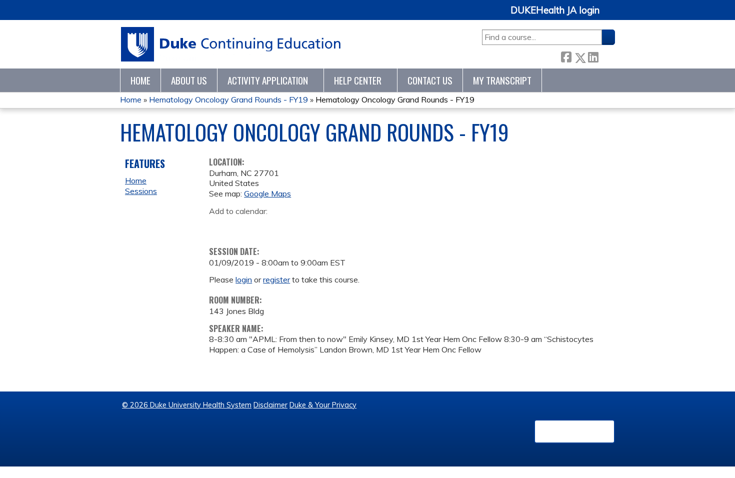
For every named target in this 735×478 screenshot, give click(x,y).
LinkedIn (593, 56)
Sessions (141, 191)
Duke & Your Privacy (323, 405)
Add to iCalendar (264, 226)
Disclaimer (271, 405)
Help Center (358, 80)
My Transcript (502, 80)
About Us (189, 80)
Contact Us (430, 80)
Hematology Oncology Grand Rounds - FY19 (228, 99)
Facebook (566, 56)
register (276, 279)
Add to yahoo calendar (242, 226)
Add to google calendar (219, 226)
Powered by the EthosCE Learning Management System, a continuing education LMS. (574, 432)
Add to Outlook (288, 226)
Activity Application (268, 80)
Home (140, 80)
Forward (607, 55)
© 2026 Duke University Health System (187, 405)
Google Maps (267, 193)
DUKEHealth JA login (555, 10)
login (244, 279)
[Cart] (611, 16)
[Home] (231, 44)
